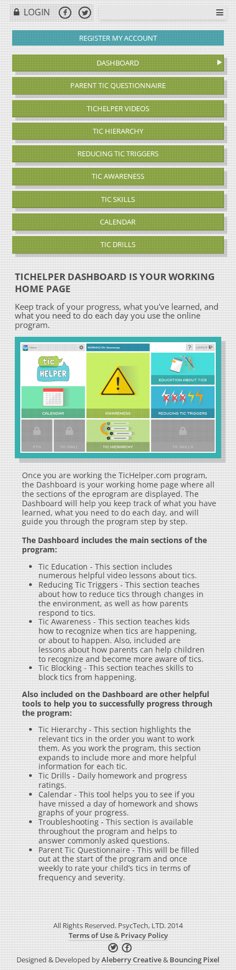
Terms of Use (91, 935)
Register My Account (118, 38)
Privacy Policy (144, 935)
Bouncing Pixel (195, 959)
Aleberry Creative (131, 959)
